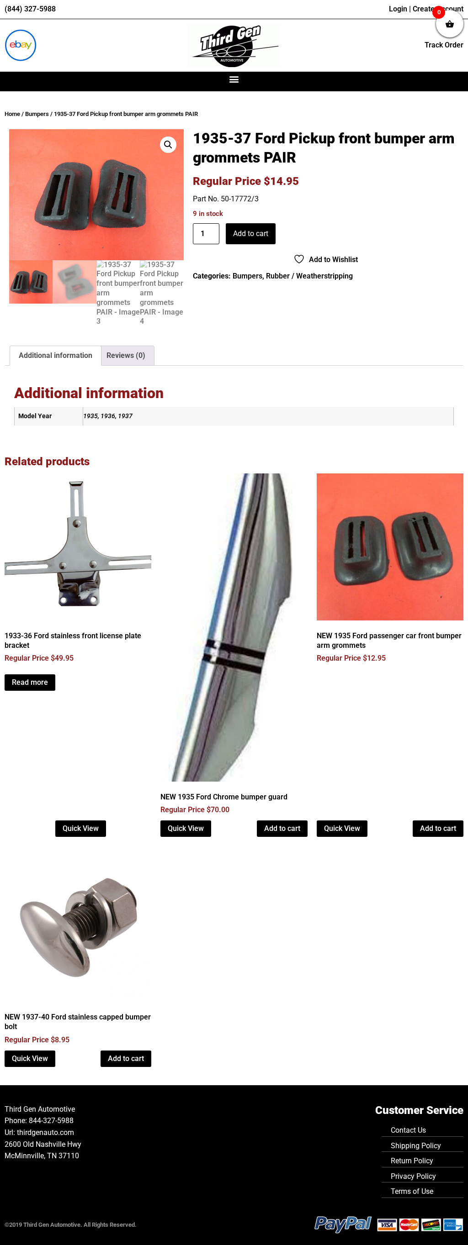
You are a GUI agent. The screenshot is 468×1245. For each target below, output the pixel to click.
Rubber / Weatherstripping (309, 276)
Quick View (81, 828)
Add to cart (250, 233)
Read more (30, 682)
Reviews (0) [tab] (125, 355)
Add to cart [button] (282, 828)
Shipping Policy (416, 1145)
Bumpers (37, 113)
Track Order (444, 45)
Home (12, 113)
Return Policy (412, 1160)
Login (398, 9)
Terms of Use (412, 1191)
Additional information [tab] (55, 355)
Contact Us (408, 1130)
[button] (234, 79)
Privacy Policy (413, 1176)
